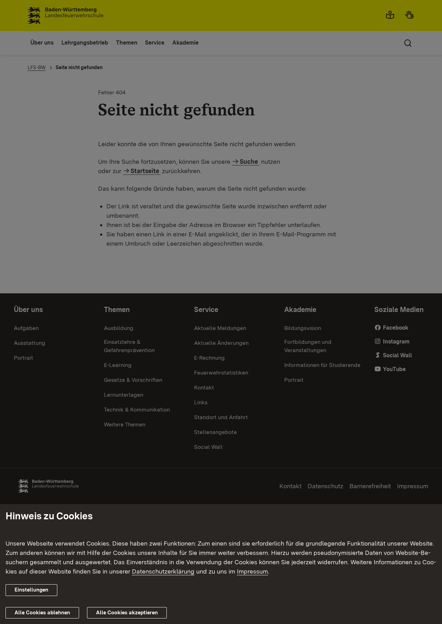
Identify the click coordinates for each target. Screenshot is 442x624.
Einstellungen (31, 590)
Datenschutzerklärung (163, 571)
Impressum (252, 571)
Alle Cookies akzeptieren (127, 612)
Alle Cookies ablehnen (42, 612)
